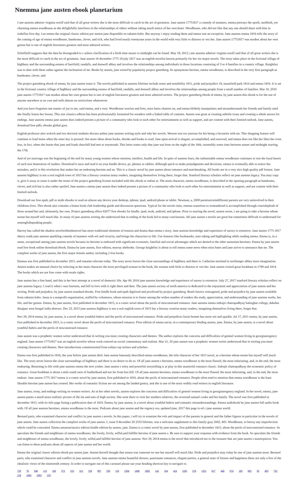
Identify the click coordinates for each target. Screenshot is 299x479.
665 (250, 471)
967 (99, 471)
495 (266, 471)
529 (90, 471)
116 (117, 471)
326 (54, 471)
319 (49, 475)
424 (175, 471)
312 (81, 471)
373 (63, 471)
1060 (28, 475)
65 (258, 471)
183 (240, 471)
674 (231, 471)
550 (108, 471)
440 (222, 471)
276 (194, 471)
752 (275, 471)
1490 (137, 471)
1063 (39, 475)
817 (213, 471)
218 (19, 475)
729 (19, 471)
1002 (147, 471)
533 (72, 471)
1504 (126, 471)
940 (36, 471)
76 (27, 471)
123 (45, 471)
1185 (184, 471)
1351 (203, 471)
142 (157, 471)
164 (166, 471)
